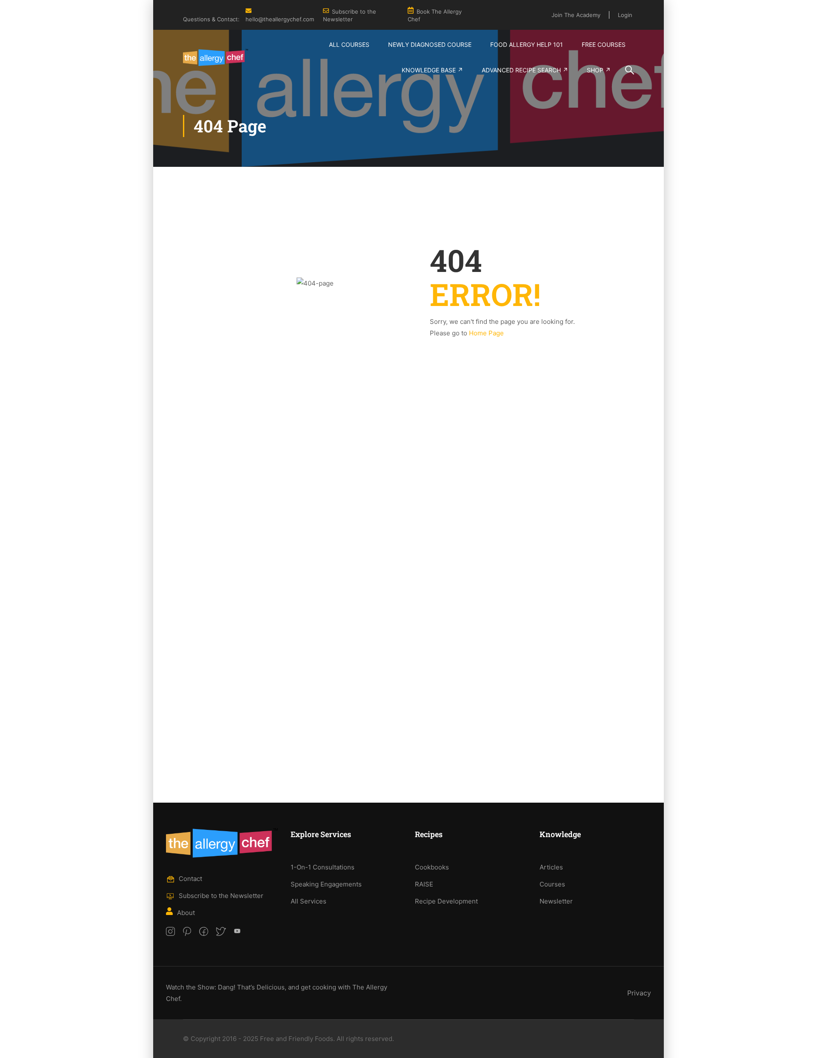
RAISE (424, 884)
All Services (308, 901)
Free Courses (604, 44)
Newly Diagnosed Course (429, 44)
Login (625, 14)
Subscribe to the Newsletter (221, 896)
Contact (190, 879)
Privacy (639, 993)
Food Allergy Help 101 (526, 44)
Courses (552, 884)
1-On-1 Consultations (322, 867)
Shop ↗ (599, 70)
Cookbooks (432, 867)
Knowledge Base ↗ (432, 70)
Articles (551, 867)
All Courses (349, 44)
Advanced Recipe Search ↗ (525, 70)
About (186, 913)
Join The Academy (575, 14)
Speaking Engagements (326, 884)
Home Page (486, 333)
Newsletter (556, 901)
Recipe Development (446, 901)
